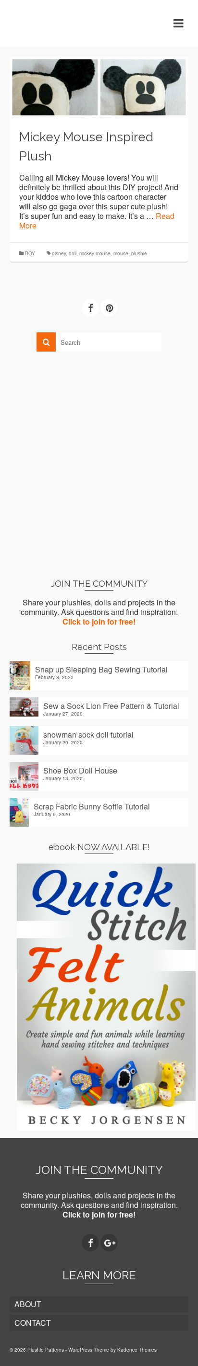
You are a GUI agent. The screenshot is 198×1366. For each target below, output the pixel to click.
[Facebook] (90, 308)
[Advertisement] (99, 464)
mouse (120, 253)
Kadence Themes (137, 1349)
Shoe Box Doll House (80, 770)
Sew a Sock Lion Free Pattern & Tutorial (111, 705)
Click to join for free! (99, 621)
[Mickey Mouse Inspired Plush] (99, 85)
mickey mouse (95, 253)
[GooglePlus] (109, 1243)
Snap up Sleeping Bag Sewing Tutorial (101, 669)
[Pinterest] (109, 308)
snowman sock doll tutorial (88, 734)
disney (59, 253)
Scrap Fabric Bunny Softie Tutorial (92, 806)
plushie (139, 253)
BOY (30, 253)
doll (72, 253)
